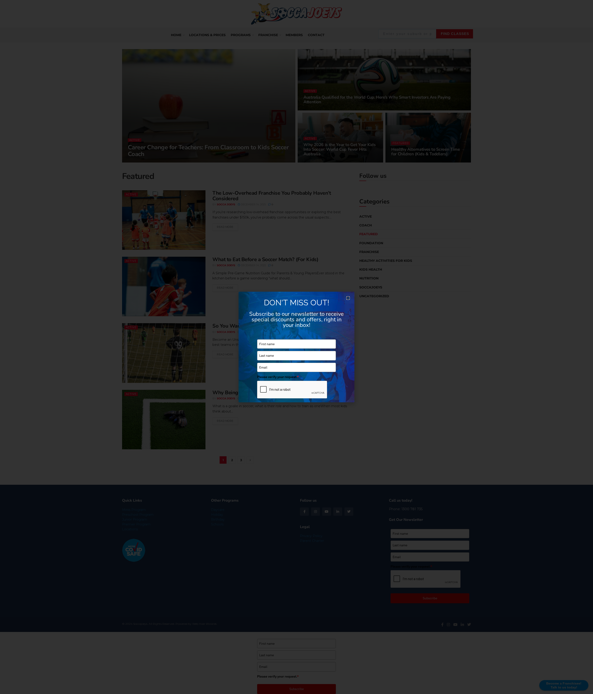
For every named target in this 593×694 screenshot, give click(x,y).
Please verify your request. (278, 377)
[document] (296, 347)
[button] (348, 298)
